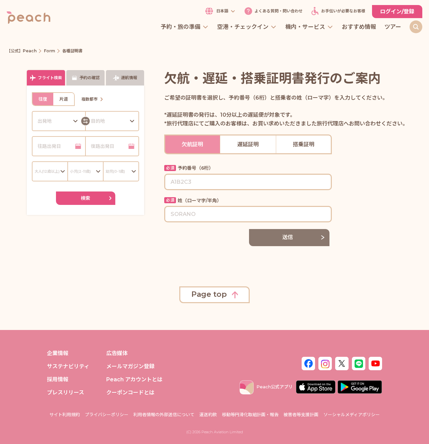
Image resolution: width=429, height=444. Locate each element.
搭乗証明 (303, 144)
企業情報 (57, 353)
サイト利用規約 (64, 414)
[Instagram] (325, 363)
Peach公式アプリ (274, 386)
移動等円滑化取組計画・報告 (250, 414)
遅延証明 (248, 144)
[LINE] (358, 363)
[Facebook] (308, 363)
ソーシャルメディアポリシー (351, 414)
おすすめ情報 (359, 27)
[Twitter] (342, 363)
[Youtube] (375, 363)
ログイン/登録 (397, 11)
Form (49, 50)
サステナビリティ (68, 366)
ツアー (392, 27)
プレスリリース (65, 392)
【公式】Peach (22, 50)
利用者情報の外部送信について (163, 414)
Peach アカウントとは (134, 379)
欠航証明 (192, 144)
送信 (287, 237)
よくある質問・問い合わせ (278, 11)
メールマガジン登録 (130, 366)
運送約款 (208, 414)
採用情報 (57, 379)
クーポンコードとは (130, 392)
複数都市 (89, 99)
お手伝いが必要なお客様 (343, 11)
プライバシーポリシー (106, 414)
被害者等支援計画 (301, 414)
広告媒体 (117, 353)
